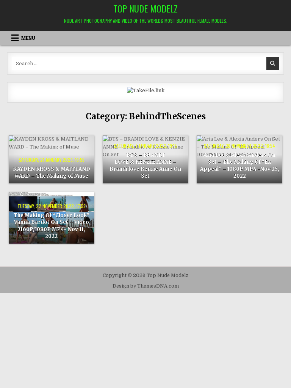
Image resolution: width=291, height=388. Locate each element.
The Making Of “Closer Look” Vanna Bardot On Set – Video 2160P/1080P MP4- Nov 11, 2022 (51, 225)
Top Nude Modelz (145, 8)
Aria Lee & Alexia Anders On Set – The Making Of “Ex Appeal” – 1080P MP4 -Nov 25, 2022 (239, 165)
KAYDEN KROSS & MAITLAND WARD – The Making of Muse (51, 172)
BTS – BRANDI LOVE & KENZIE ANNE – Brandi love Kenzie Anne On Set (145, 165)
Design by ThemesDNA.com (146, 286)
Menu (28, 38)
